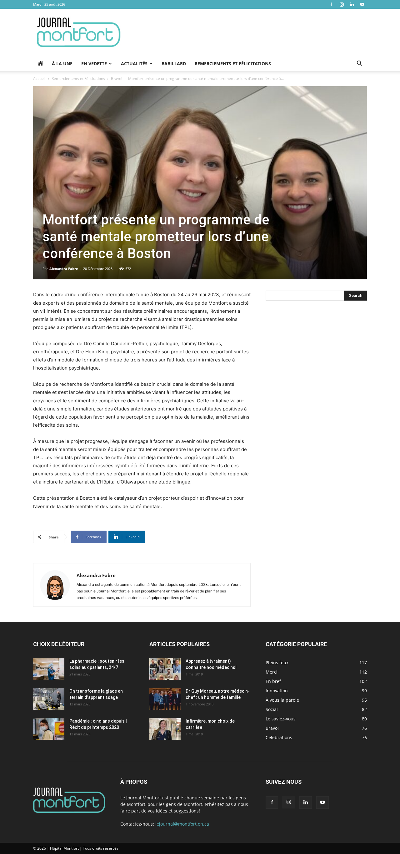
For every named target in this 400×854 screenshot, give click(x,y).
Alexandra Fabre (63, 268)
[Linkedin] (352, 4)
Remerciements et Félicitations (233, 63)
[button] (359, 64)
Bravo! (116, 78)
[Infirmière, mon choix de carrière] (165, 729)
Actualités (134, 63)
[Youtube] (362, 4)
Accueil (39, 78)
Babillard (174, 63)
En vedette (94, 63)
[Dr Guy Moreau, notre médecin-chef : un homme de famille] (165, 699)
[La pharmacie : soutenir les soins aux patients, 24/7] (48, 669)
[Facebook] (331, 4)
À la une (62, 63)
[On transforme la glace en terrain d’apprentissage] (48, 699)
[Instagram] (341, 4)
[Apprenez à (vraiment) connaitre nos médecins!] (165, 669)
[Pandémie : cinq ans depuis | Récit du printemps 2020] (48, 729)
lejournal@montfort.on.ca (182, 824)
